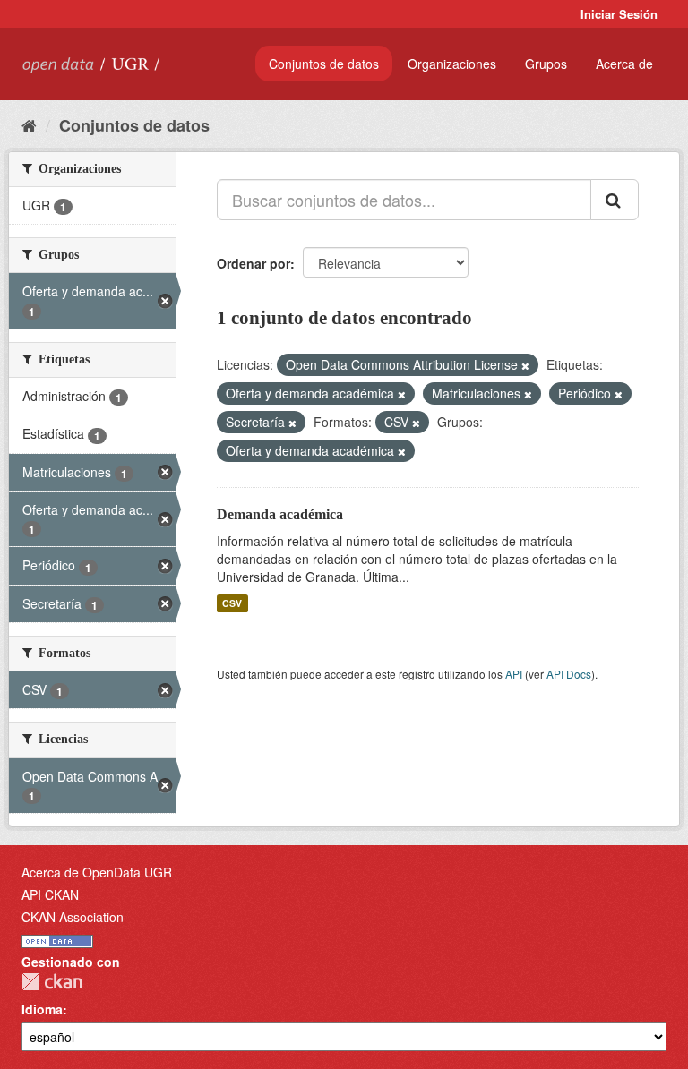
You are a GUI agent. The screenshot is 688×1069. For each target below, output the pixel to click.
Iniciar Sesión (619, 13)
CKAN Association (73, 917)
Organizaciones (452, 64)
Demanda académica (280, 514)
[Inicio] (29, 124)
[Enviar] (614, 199)
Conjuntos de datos (324, 64)
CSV (232, 603)
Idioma (42, 1009)
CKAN (52, 981)
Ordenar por (253, 263)
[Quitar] (525, 365)
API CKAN (50, 894)
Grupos (546, 64)
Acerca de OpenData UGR (97, 872)
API (513, 673)
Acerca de (624, 64)
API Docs (568, 673)
